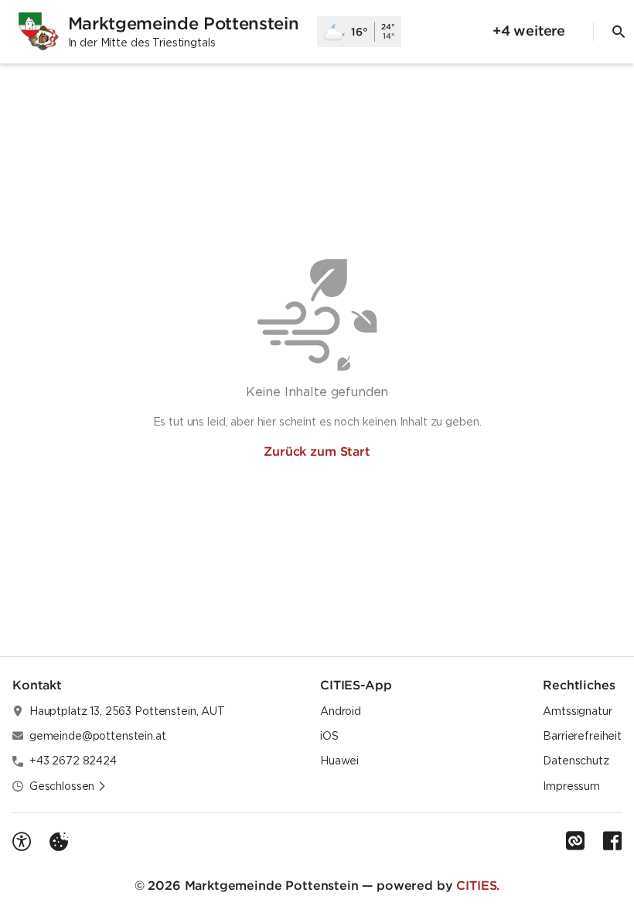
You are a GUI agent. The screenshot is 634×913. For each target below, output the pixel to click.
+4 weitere (529, 30)
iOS (329, 736)
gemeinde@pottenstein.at (97, 736)
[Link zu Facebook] (612, 841)
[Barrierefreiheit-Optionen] (21, 842)
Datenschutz (575, 760)
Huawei (339, 760)
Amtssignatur (577, 711)
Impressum (571, 786)
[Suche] (618, 31)
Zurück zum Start (317, 451)
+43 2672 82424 (73, 760)
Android (340, 711)
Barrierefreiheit (582, 736)
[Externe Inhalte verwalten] (58, 842)
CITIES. (477, 885)
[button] (68, 786)
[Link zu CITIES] (575, 841)
